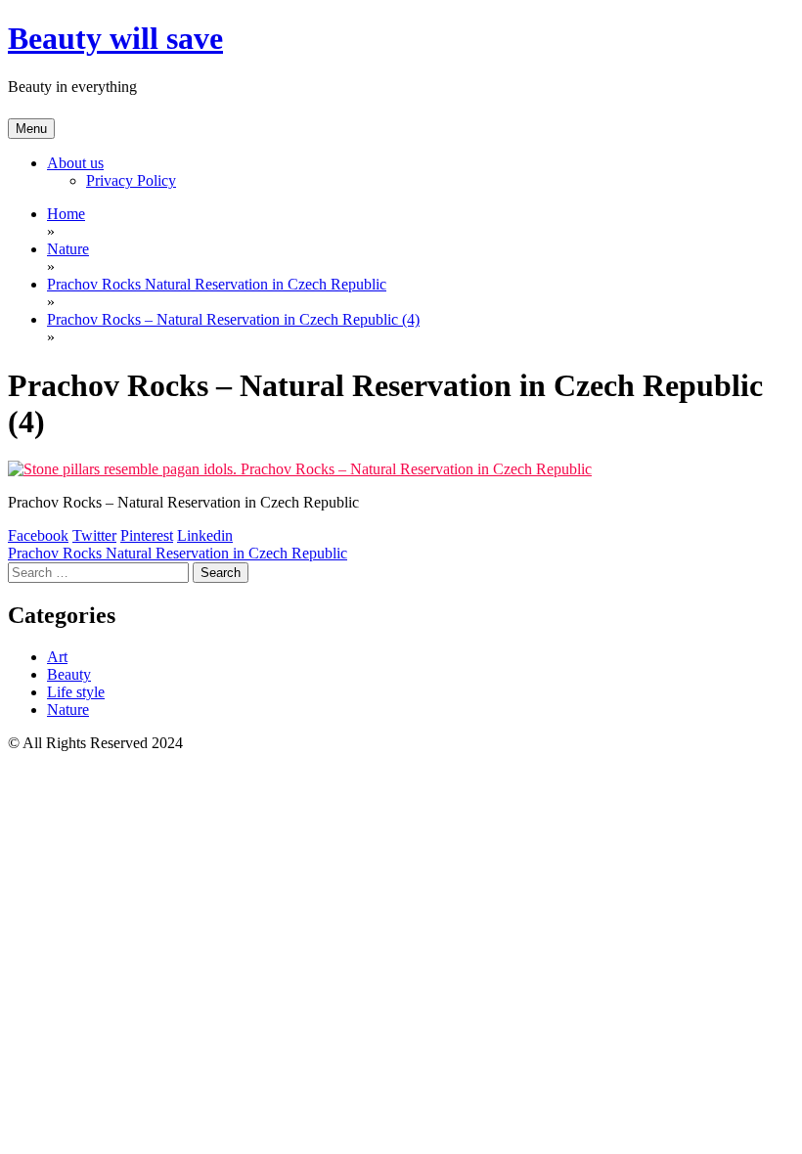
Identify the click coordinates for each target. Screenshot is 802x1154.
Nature (68, 709)
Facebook (38, 535)
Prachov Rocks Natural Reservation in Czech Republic (177, 553)
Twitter (94, 535)
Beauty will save (115, 38)
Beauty (69, 674)
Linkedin (205, 535)
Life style (76, 692)
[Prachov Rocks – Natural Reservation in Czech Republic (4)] (300, 469)
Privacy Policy (131, 180)
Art (57, 656)
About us (75, 163)
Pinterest (146, 535)
